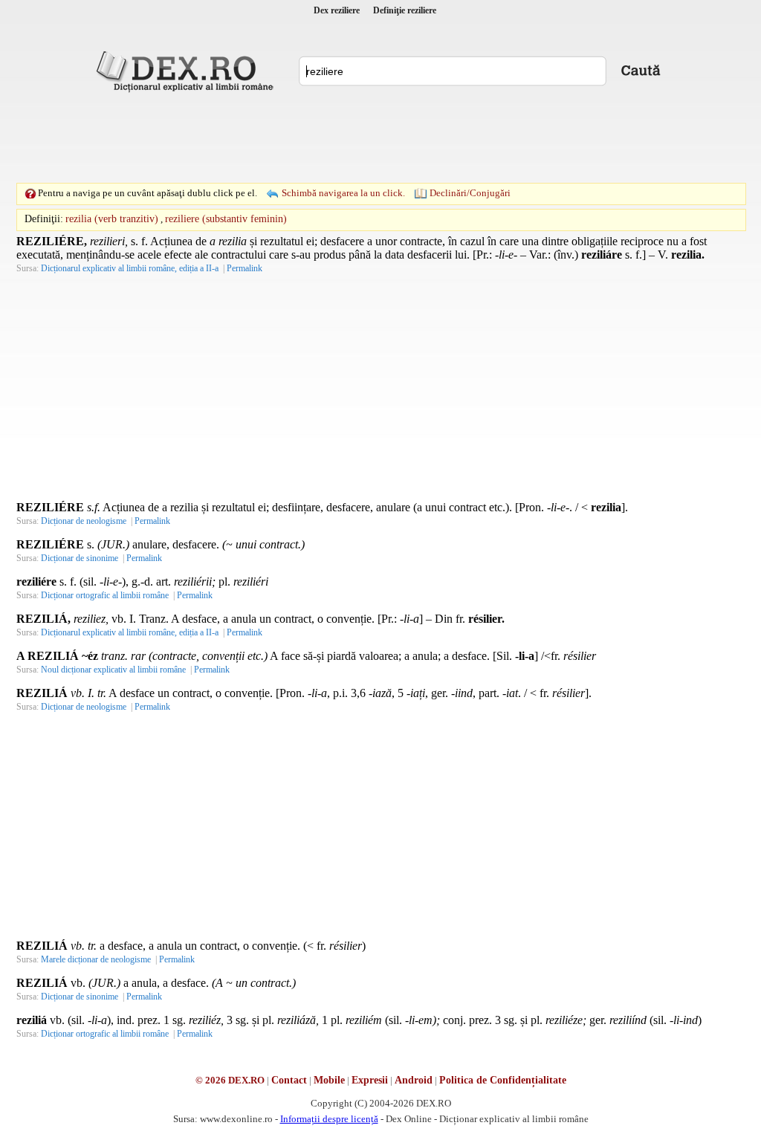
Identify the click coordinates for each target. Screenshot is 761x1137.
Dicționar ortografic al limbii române (105, 595)
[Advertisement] (380, 137)
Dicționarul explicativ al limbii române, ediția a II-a (129, 268)
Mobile (329, 1080)
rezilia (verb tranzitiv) (111, 218)
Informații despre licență (329, 1118)
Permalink (244, 268)
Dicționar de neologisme (83, 521)
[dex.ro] (187, 71)
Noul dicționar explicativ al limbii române (113, 669)
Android (414, 1080)
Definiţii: (44, 218)
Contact (289, 1080)
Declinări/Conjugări (470, 192)
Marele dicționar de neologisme (96, 959)
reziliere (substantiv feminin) (226, 218)
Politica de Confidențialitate (502, 1080)
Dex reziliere (337, 10)
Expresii (370, 1080)
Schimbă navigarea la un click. (343, 192)
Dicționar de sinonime (79, 558)
